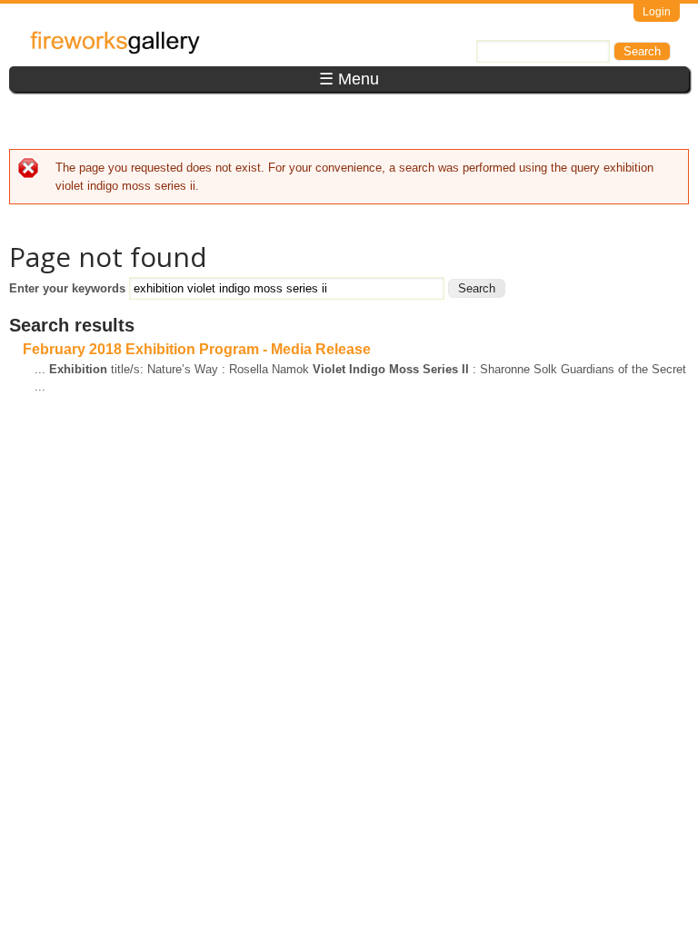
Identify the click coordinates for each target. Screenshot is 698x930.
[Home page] (115, 50)
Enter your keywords (69, 288)
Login (657, 11)
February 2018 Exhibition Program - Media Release (197, 349)
